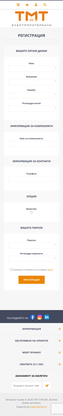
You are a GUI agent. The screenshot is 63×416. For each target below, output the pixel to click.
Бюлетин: (31, 208)
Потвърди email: (31, 103)
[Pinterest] (53, 317)
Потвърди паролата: (31, 253)
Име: (31, 63)
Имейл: (31, 89)
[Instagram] (39, 317)
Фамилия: (31, 76)
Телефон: (31, 173)
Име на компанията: (31, 138)
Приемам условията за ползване (30, 269)
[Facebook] (32, 317)
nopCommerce (38, 406)
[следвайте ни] (46, 317)
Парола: (31, 240)
